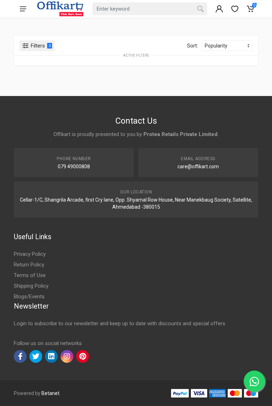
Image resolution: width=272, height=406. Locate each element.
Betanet (50, 393)
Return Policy (29, 264)
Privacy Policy (30, 254)
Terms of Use (30, 275)
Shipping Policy (31, 286)
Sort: (192, 46)
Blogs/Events (29, 296)
